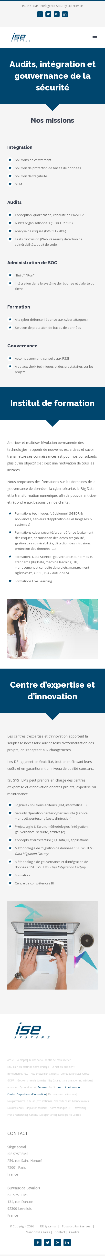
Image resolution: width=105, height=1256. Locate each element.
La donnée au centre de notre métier (50, 1060)
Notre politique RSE (69, 1114)
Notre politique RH (60, 1108)
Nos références (15, 1108)
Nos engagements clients (45, 1073)
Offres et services (70, 1073)
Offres (85, 1073)
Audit (52, 1087)
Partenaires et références (62, 1094)
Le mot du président (63, 1067)
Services (42, 1087)
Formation (79, 1108)
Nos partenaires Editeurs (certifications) (29, 1101)
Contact (59, 1232)
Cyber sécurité (28, 1087)
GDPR (11, 1080)
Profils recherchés (17, 1114)
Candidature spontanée (42, 1114)
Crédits (74, 1232)
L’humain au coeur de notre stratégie (28, 1067)
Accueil (11, 1060)
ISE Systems (48, 1226)
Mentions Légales (38, 1232)
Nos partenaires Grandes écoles (71, 1101)
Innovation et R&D (18, 1073)
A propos (22, 1060)
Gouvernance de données (31, 1080)
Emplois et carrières (36, 1108)
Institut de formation (69, 1087)
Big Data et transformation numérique (70, 1080)
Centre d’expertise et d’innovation (26, 1094)
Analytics (12, 1087)
